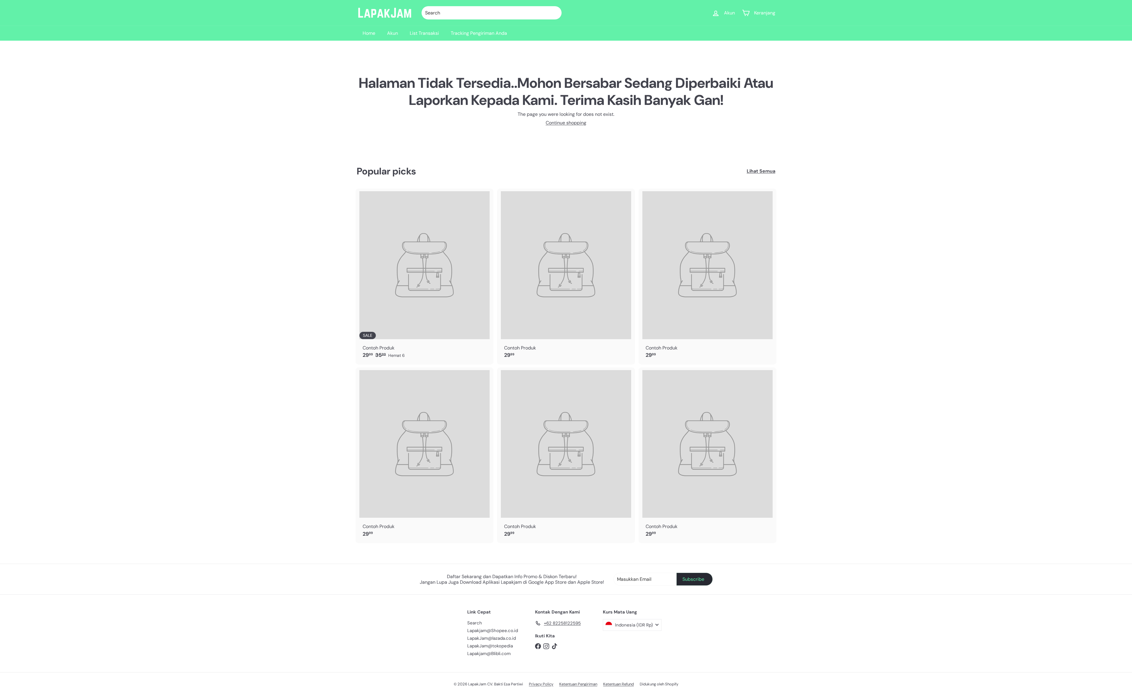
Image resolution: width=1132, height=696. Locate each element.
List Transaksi (424, 33)
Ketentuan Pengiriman (578, 684)
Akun (392, 33)
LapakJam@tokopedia (490, 646)
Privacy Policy (541, 684)
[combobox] (492, 12)
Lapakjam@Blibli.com (489, 654)
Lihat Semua (761, 171)
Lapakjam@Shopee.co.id (492, 631)
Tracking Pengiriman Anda (479, 33)
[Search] (554, 12)
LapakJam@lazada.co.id (491, 638)
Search (474, 623)
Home (369, 33)
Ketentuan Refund (618, 684)
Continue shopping (566, 123)
